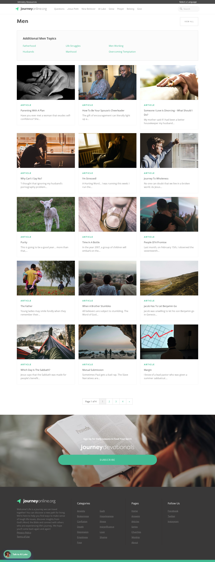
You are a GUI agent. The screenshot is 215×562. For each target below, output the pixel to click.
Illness (103, 521)
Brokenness (83, 516)
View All (189, 21)
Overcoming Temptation (122, 51)
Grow (111, 8)
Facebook (173, 511)
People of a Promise (155, 242)
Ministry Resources (27, 2)
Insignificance (107, 526)
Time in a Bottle (91, 242)
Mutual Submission (93, 370)
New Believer (88, 8)
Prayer (120, 8)
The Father (26, 306)
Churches (136, 532)
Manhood (71, 51)
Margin (148, 370)
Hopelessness (106, 516)
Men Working (116, 45)
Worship (135, 537)
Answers (135, 516)
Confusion (82, 521)
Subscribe (107, 459)
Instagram (173, 521)
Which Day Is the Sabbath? (35, 370)
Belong (130, 8)
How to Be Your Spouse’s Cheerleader (103, 110)
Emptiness (82, 537)
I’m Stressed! (89, 178)
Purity (24, 242)
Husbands (28, 51)
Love (102, 532)
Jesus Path (73, 8)
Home (134, 511)
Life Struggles (73, 45)
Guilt (102, 511)
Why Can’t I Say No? (31, 178)
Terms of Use (23, 536)
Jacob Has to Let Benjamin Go (160, 306)
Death (80, 526)
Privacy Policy (24, 532)
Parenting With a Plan (33, 110)
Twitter (171, 516)
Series (134, 526)
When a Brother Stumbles (96, 306)
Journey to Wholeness (156, 178)
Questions (59, 8)
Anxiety (81, 511)
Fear (79, 542)
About (134, 542)
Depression (82, 532)
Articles (135, 521)
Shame (103, 537)
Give (139, 8)
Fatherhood (29, 45)
